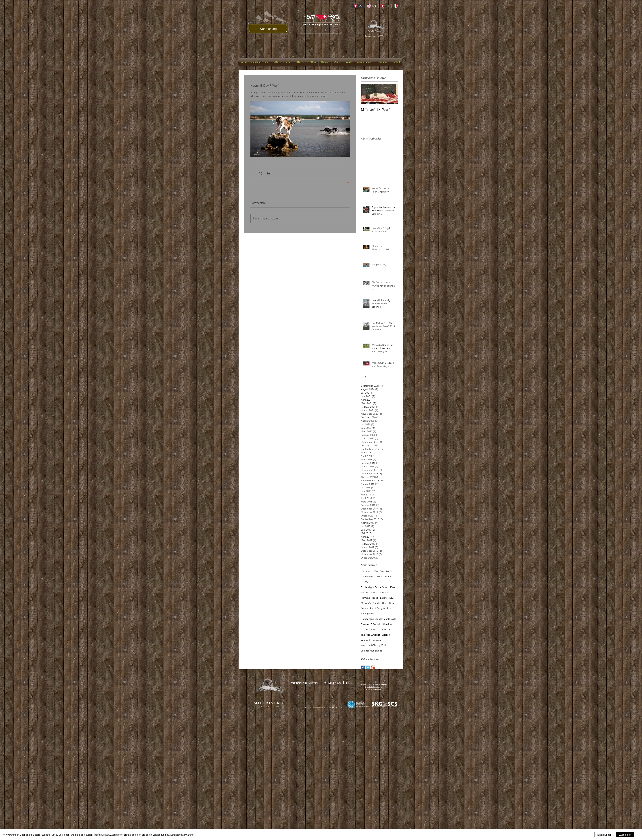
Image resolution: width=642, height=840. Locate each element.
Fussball (384, 592)
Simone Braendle (370, 629)
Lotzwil (383, 597)
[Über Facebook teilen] (252, 173)
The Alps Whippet (370, 634)
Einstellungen (604, 834)
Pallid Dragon (377, 608)
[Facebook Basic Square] (363, 667)
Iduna (375, 597)
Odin (384, 602)
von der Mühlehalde (371, 650)
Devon (387, 576)
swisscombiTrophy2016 (373, 645)
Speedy (385, 629)
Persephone (367, 613)
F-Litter (364, 592)
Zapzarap (377, 639)
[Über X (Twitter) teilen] (260, 173)
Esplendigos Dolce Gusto (374, 587)
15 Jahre (365, 571)
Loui (391, 597)
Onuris (392, 602)
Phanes (365, 624)
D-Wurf (378, 576)
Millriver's (366, 602)
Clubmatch (367, 576)
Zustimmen (625, 834)
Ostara (364, 608)
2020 (375, 571)
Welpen (386, 634)
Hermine (365, 597)
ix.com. (339, 707)
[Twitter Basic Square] (368, 667)
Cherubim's (386, 571)
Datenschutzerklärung (182, 834)
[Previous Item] (366, 94)
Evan (393, 587)
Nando (376, 602)
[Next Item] (392, 94)
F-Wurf (374, 592)
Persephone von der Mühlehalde (378, 618)
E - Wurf (365, 581)
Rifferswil (375, 624)
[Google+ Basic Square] (373, 667)
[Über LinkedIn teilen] (268, 173)
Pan (389, 608)
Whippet (365, 639)
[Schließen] (638, 834)
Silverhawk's (388, 624)
